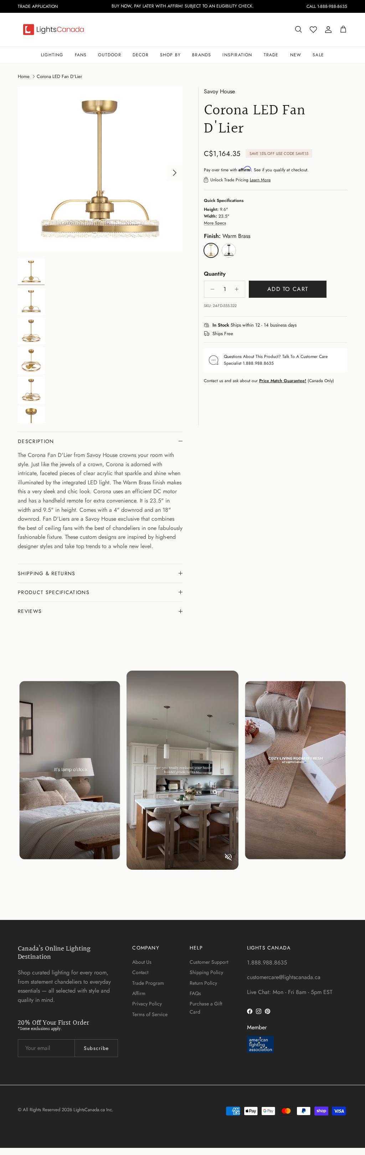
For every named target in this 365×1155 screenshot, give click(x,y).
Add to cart (287, 289)
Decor (141, 55)
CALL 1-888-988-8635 (327, 6)
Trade (271, 55)
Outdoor (109, 55)
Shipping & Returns (47, 573)
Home (24, 76)
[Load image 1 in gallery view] (100, 169)
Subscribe (96, 1048)
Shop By (170, 55)
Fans (81, 55)
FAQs (195, 993)
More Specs (215, 223)
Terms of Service (150, 1014)
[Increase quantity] (238, 289)
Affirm (138, 993)
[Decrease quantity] (210, 289)
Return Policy (203, 983)
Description (36, 441)
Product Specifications (53, 592)
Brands (201, 55)
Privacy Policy (147, 1003)
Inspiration (237, 55)
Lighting (52, 55)
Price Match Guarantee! (282, 381)
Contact (140, 972)
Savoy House (219, 91)
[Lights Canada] (53, 29)
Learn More (260, 180)
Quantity (215, 274)
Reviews (30, 611)
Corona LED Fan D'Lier (59, 76)
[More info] (301, 325)
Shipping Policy (206, 972)
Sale (318, 55)
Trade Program (148, 983)
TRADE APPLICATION (38, 6)
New (296, 55)
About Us (141, 962)
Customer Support (209, 962)
